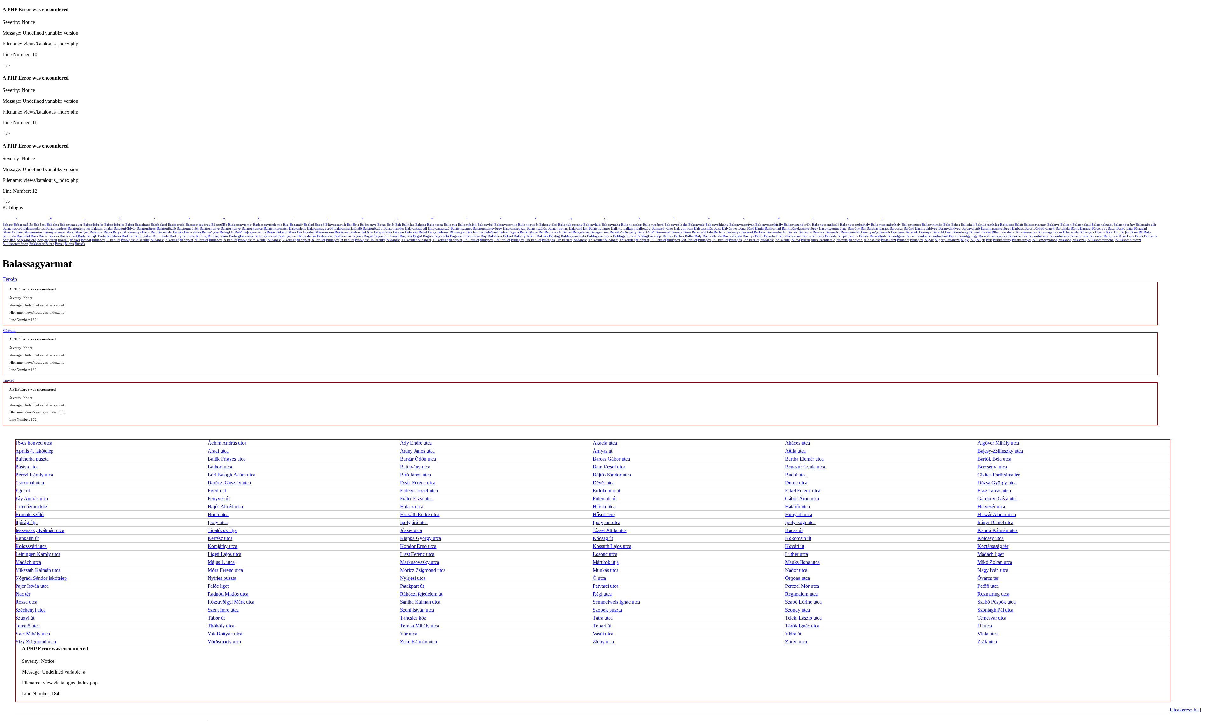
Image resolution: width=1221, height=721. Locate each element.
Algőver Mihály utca (998, 443)
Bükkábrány (1002, 240)
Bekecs (281, 232)
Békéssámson (324, 232)
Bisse (1134, 232)
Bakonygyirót (528, 224)
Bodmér (128, 236)
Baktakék (968, 224)
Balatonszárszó (439, 228)
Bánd (750, 228)
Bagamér (296, 224)
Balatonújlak (578, 228)
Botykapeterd (26, 240)
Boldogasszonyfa (573, 236)
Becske (178, 232)
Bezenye (925, 232)
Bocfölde (9, 236)
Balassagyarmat (1035, 224)
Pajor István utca (32, 586)
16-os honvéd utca (33, 443)
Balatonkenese (252, 228)
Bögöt (417, 236)
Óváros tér (987, 578)
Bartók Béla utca (994, 458)
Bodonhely (161, 236)
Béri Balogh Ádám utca (231, 474)
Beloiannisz (474, 232)
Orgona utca (797, 578)
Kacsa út (794, 530)
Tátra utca (603, 617)
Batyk (117, 232)
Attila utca (795, 451)
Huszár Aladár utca (996, 514)
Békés (291, 232)
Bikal (1109, 232)
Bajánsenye (368, 224)
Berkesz (759, 232)
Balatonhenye (210, 228)
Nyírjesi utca (412, 578)
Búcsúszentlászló (823, 240)
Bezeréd (938, 232)
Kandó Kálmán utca (997, 530)
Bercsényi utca (992, 466)
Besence (818, 232)
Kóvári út (794, 546)
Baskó (1120, 228)
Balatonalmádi (1102, 224)
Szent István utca (417, 610)
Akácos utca (797, 443)
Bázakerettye (131, 232)
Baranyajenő (971, 228)
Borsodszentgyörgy (963, 236)
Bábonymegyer (71, 224)
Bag (286, 224)
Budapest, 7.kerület (281, 240)
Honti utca (218, 514)
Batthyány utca (415, 466)
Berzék (792, 232)
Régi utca (602, 594)
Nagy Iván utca (992, 570)
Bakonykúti (592, 224)
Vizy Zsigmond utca (35, 641)
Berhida (719, 232)
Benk (524, 232)
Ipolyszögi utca (800, 522)
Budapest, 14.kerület (495, 240)
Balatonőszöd (373, 228)
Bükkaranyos (1021, 240)
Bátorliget (81, 232)
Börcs (806, 236)
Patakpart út (412, 586)
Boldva (668, 236)
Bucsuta (842, 240)
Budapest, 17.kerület (588, 240)
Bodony (176, 236)
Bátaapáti (1140, 228)
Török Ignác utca (802, 625)
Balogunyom (683, 228)
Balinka (616, 228)
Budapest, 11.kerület (401, 240)
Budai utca (796, 474)
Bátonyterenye (54, 232)
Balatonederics (34, 228)
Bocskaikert (68, 236)
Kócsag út (603, 538)
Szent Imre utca (223, 610)
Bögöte (428, 236)
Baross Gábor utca (611, 458)
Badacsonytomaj (240, 224)
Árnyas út (602, 451)
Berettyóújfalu (702, 232)
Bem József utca (609, 466)
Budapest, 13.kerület (464, 240)
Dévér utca (604, 482)
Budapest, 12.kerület (432, 240)
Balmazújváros (662, 228)
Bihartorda (1071, 232)
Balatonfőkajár (102, 228)
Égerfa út (217, 490)
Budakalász (872, 240)
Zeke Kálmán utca (418, 641)
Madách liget (990, 554)
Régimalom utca (801, 594)
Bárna (1075, 228)
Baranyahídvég (949, 228)
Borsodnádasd (938, 236)
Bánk (786, 228)
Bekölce (367, 232)
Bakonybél (485, 224)
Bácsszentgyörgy (198, 224)
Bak (398, 224)
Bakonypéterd (653, 224)
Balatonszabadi (416, 228)
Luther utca (796, 554)
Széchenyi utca (30, 610)
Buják (980, 240)
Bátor (69, 232)
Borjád (842, 236)
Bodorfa (189, 236)
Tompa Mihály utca (419, 625)
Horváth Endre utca (419, 514)
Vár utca (408, 633)
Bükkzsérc (37, 244)
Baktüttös (1007, 224)
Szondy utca (797, 610)
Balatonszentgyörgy (487, 228)
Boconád (23, 236)
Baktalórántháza (987, 224)
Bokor (531, 236)
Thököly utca (221, 625)
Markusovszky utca (419, 562)
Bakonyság (696, 224)
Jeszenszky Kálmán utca (39, 530)
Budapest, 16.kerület (557, 240)
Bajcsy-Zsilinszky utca (1000, 451)
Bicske (986, 232)
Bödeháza (114, 236)
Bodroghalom (218, 236)
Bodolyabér (143, 236)
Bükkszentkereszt (1128, 240)
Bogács (357, 236)
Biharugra (1087, 232)
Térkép (10, 279)
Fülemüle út (605, 498)
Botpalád (9, 240)
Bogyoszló (458, 236)
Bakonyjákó (548, 224)
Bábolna (53, 224)
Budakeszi (888, 240)
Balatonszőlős (537, 228)
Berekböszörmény (623, 232)
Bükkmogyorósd (1044, 240)
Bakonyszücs (911, 224)
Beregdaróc (581, 232)
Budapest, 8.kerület (311, 240)
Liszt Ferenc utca (417, 554)
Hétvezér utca (991, 506)
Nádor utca (796, 570)
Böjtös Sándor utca (612, 474)
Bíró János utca (415, 474)
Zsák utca (987, 641)
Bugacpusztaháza (947, 240)
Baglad (309, 224)
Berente (676, 232)
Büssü (59, 244)
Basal (1111, 228)
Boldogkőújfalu (624, 236)
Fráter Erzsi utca (416, 498)
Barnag (1085, 228)
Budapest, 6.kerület (252, 240)
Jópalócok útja (222, 530)
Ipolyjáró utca (414, 522)
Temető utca (27, 625)
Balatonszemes (461, 228)
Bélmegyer (458, 232)
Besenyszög (869, 232)
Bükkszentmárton (15, 244)
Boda (82, 236)
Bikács (1100, 232)
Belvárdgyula (509, 232)
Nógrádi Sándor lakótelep (41, 578)
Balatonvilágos (599, 228)
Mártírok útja (606, 562)
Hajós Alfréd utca (225, 506)
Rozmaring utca (993, 594)
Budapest (916, 240)
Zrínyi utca (796, 641)
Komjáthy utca (222, 546)
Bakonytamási (932, 224)
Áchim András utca (227, 443)
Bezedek (912, 232)
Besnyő (884, 232)
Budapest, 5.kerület (223, 240)
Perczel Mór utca (802, 586)
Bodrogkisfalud (265, 236)
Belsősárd (491, 232)
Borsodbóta (878, 236)
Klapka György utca (420, 538)
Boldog (554, 236)
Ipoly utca (218, 522)
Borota (853, 236)
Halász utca (411, 506)
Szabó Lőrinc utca (803, 602)
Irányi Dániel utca (995, 522)
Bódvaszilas (342, 236)
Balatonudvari (558, 228)
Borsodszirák (1017, 236)
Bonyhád (770, 236)
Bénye (533, 232)
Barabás (872, 228)
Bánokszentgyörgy (804, 228)
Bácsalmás (142, 224)
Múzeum (9, 330)
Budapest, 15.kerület (526, 240)
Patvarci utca (605, 586)
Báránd (909, 228)
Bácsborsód (176, 224)
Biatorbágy (960, 232)
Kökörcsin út (798, 538)
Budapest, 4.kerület (194, 240)
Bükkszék (1079, 240)
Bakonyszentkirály (769, 224)
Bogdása (406, 236)
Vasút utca (603, 633)
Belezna (443, 232)
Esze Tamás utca (994, 490)
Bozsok (63, 240)
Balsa (717, 228)
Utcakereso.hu (1184, 709)
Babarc (8, 224)
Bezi (948, 232)
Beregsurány (599, 232)
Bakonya (450, 224)
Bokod (508, 236)
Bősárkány (1126, 236)
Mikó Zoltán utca (994, 562)
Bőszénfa (1150, 236)
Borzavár (1096, 236)
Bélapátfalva (383, 232)
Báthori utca (220, 466)
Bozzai (86, 240)
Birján (1125, 232)
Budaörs (903, 240)
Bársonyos (1099, 228)
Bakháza (408, 224)
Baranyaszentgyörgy (996, 228)
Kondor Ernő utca (418, 546)
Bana (742, 228)
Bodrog (201, 236)
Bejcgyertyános (254, 232)
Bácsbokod (159, 224)
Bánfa (759, 228)
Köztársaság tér (992, 546)
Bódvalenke (307, 236)
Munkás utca (605, 570)
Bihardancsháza (1003, 232)
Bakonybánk (467, 224)
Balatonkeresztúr (276, 228)
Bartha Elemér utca (804, 458)
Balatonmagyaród (320, 228)
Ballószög (643, 228)
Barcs (1028, 228)
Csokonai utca (29, 482)
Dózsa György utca (997, 482)
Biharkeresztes (1026, 232)
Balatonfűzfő (166, 228)
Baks (946, 224)
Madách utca (28, 562)
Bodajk (91, 236)
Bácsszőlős (219, 224)
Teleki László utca (803, 617)
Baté (19, 232)
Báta (1129, 228)
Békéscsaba (305, 232)
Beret (687, 232)
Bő (1141, 232)
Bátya (108, 232)
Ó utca (599, 578)
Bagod (319, 224)
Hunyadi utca (798, 514)
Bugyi (965, 240)
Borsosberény (1038, 236)
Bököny (520, 236)
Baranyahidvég (926, 228)
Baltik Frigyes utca (226, 458)
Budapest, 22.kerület (744, 240)
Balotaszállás (703, 228)
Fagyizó (8, 380)
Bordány (817, 236)
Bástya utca (26, 466)
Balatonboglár (1146, 224)
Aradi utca (218, 451)
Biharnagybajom (1050, 232)
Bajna (381, 224)
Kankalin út (27, 538)
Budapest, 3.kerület (164, 240)
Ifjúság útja (26, 522)
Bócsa (43, 236)
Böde (102, 236)
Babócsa (40, 224)
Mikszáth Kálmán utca (37, 570)
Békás (271, 232)
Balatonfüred (146, 228)
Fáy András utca (31, 498)
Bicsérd (974, 232)
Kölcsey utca (990, 538)
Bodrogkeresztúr (241, 236)
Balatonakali (1082, 224)
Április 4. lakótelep (34, 451)
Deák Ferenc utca (417, 482)
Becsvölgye (210, 232)
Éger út (22, 490)
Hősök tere (604, 514)
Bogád (368, 236)
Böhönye (473, 236)
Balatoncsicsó (12, 228)
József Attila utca (610, 530)
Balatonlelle (297, 228)
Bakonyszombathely (855, 224)
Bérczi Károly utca (34, 474)
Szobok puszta (607, 610)
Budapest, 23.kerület (775, 240)
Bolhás (679, 236)
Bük (989, 240)
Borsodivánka (916, 236)
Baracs (884, 228)
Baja (356, 224)
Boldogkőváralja (649, 236)
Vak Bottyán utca (225, 633)
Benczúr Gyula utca (805, 466)
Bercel (567, 232)
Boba (1147, 232)
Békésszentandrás (347, 232)
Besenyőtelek (850, 232)
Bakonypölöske (676, 224)
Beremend (662, 232)
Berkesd (747, 232)
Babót (129, 224)
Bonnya (748, 236)
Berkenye (733, 232)
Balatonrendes (393, 228)
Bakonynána (611, 224)
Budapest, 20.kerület (682, 240)
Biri (1117, 232)
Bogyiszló (441, 236)
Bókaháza (495, 236)
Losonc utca (605, 554)
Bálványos (729, 228)
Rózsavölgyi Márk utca (231, 602)
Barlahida (1063, 228)
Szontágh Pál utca (995, 610)
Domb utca (796, 482)
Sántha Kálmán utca (420, 602)
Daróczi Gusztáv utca (229, 482)
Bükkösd (1064, 240)
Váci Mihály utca (32, 633)
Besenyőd (832, 232)
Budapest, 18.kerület (619, 240)
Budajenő (856, 240)
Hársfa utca (604, 506)
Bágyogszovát (335, 224)
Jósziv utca (411, 530)
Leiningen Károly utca (37, 554)
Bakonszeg (435, 224)
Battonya (96, 232)
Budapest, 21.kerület (713, 240)
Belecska (411, 232)
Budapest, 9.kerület (340, 240)
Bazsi (146, 232)
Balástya (1053, 224)
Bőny (759, 236)
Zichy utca (603, 641)
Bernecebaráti (776, 232)
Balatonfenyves (79, 228)
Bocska (53, 236)
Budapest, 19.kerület (651, 240)
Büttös (69, 244)
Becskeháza (192, 232)
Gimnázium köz (31, 506)
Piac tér (22, 594)
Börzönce (1111, 236)
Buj (973, 240)
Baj (349, 224)
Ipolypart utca (606, 522)
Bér (541, 232)
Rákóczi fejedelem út (421, 594)
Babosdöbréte (93, 224)
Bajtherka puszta (32, 458)
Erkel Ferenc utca (802, 490)
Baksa (955, 224)
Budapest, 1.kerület (106, 240)
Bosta (1139, 236)
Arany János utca (417, 451)
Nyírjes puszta (222, 578)
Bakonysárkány (717, 224)
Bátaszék (9, 232)
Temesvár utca (991, 617)
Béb (153, 232)
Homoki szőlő (29, 514)
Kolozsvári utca (31, 546)
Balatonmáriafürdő (348, 228)
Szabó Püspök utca (996, 602)
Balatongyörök (188, 228)
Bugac (929, 240)
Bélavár (398, 232)
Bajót (390, 224)
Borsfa (864, 236)
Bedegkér (227, 232)
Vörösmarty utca (224, 641)
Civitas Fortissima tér (998, 474)
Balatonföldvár (125, 228)
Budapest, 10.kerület (370, 240)
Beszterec (898, 232)
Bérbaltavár (553, 232)
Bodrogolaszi (288, 236)
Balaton (1066, 224)
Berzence (805, 232)
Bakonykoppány (570, 224)
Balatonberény (1124, 224)
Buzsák (80, 244)
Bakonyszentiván (742, 224)
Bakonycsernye (505, 224)
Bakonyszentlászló (825, 224)
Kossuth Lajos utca (612, 546)
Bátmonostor (33, 232)
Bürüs (49, 244)
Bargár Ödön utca (418, 458)
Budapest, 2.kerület (135, 240)
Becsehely (164, 232)
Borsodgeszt (896, 236)
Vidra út (793, 633)
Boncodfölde (712, 236)
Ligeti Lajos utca (224, 554)
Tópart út (602, 625)
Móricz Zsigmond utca (422, 570)
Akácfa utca (605, 443)
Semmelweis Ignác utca (616, 602)
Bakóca (420, 224)
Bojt (484, 236)
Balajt (1019, 224)
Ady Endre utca (416, 443)
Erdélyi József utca (419, 490)
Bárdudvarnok (1044, 228)
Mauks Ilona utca (802, 562)
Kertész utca (220, 538)
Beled (423, 232)
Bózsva (75, 240)
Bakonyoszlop (631, 224)
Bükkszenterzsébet (1100, 240)
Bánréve (854, 228)
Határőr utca (797, 506)
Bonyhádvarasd (789, 236)
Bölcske (542, 236)
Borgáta (831, 236)
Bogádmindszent (386, 236)
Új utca (984, 625)
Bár (863, 228)
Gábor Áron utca (802, 498)
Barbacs (1018, 228)
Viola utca (987, 633)
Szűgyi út (24, 617)
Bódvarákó (325, 236)
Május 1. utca (221, 562)
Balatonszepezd (514, 228)
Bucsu (805, 240)
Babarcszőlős (23, 224)
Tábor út (216, 617)
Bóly (698, 236)
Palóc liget (218, 586)
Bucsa (795, 240)
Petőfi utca (988, 586)
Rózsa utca (26, 602)
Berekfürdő (646, 232)
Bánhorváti (773, 228)
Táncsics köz (413, 617)
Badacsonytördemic (267, 224)
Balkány (629, 228)
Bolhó (689, 236)
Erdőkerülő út (606, 490)
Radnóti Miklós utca (228, 594)
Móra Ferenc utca (225, 570)
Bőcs (34, 236)
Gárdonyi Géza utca (997, 498)
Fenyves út (219, 498)
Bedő (238, 232)
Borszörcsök (1079, 236)
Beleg (432, 232)
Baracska (896, 228)
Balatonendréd (56, 228)
